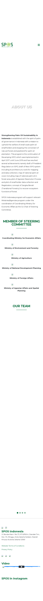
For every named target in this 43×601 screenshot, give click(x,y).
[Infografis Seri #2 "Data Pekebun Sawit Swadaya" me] (21, 591)
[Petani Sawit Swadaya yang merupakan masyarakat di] (21, 595)
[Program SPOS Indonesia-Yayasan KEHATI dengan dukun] (21, 593)
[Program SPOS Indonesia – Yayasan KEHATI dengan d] (21, 597)
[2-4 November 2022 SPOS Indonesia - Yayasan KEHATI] (21, 588)
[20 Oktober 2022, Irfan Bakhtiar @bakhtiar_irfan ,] (21, 600)
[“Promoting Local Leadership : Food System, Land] (21, 586)
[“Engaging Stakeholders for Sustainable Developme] (21, 584)
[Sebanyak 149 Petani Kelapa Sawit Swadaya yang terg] (21, 581)
